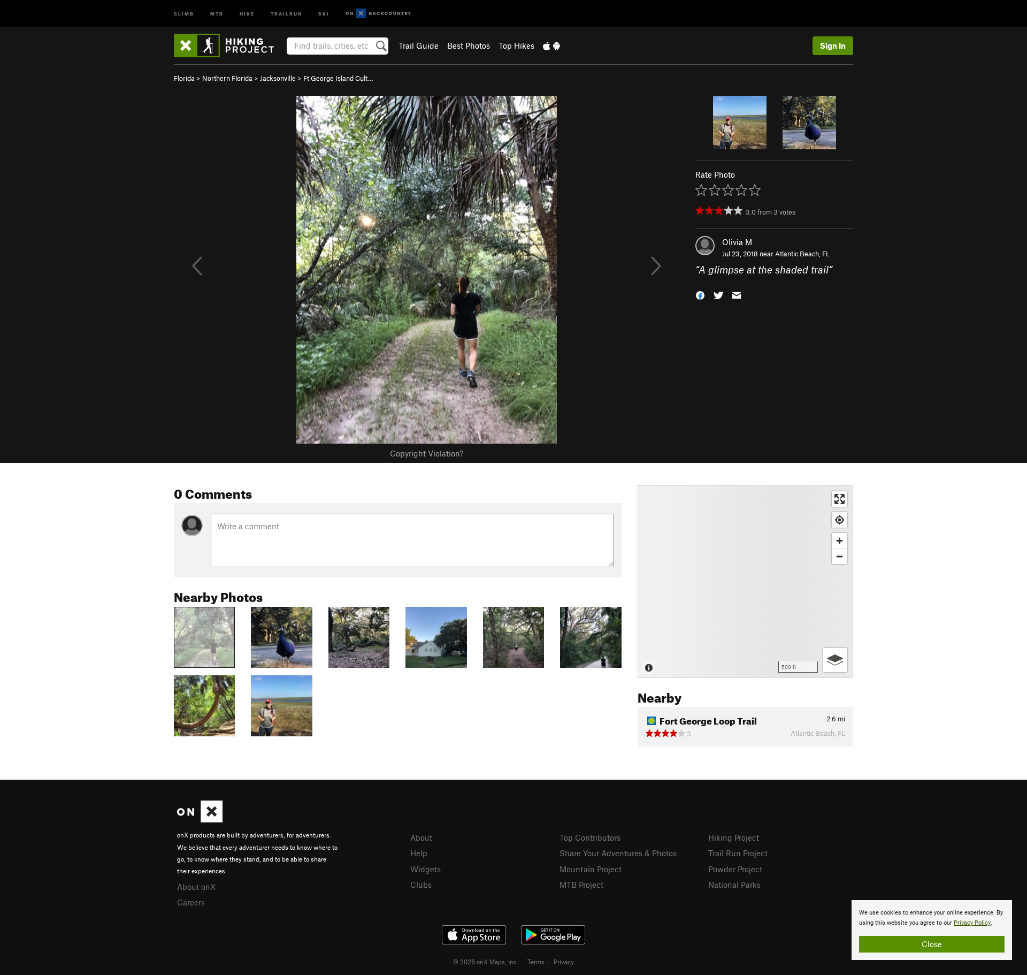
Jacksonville (278, 78)
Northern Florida (227, 78)
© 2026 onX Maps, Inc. (485, 961)
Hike (247, 13)
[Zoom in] (839, 541)
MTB (217, 13)
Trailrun (286, 13)
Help (418, 853)
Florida (184, 78)
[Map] (745, 581)
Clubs (421, 884)
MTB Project (581, 884)
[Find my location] (839, 520)
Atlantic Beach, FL (802, 253)
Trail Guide (418, 45)
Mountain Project (591, 869)
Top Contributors (590, 837)
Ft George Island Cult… (338, 78)
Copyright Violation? (426, 453)
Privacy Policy (972, 922)
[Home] (229, 45)
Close (932, 944)
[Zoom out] (839, 556)
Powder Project (735, 869)
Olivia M (737, 242)
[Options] (835, 660)
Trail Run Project (738, 853)
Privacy (564, 961)
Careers (191, 902)
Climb (184, 13)
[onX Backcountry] (378, 14)
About (421, 837)
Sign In (833, 45)
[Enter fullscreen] (839, 499)
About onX (196, 887)
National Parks (734, 884)
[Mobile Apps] (551, 45)
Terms (536, 961)
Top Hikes (516, 45)
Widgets (425, 869)
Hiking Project (733, 837)
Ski (323, 13)
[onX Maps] (200, 819)
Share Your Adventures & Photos (618, 853)
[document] (932, 930)
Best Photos (468, 45)
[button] (700, 294)
